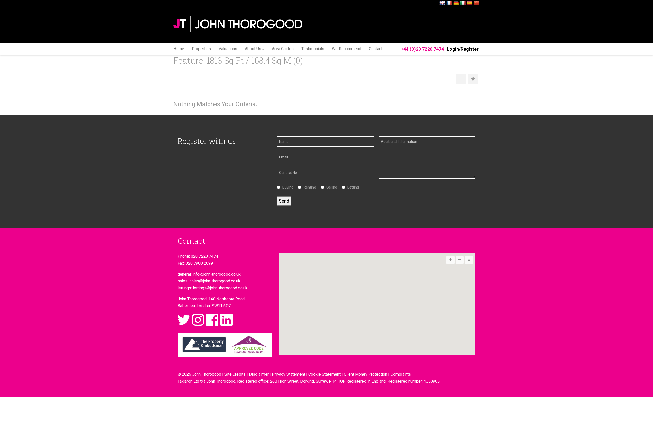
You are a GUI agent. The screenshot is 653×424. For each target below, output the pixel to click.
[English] (442, 3)
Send (284, 201)
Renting (308, 187)
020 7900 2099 (199, 263)
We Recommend (346, 48)
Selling (330, 187)
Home (178, 48)
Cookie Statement (324, 374)
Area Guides (283, 48)
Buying (286, 187)
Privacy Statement (288, 374)
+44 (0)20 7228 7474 (422, 49)
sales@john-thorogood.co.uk (214, 281)
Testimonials (312, 48)
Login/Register (463, 49)
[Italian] (463, 3)
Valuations (228, 48)
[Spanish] (470, 3)
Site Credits (235, 374)
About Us (253, 48)
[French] (449, 3)
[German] (456, 3)
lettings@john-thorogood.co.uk (220, 288)
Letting (351, 187)
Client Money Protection (365, 374)
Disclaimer (259, 374)
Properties (201, 48)
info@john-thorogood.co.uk (217, 274)
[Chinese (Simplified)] (477, 3)
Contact (375, 48)
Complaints (401, 374)
